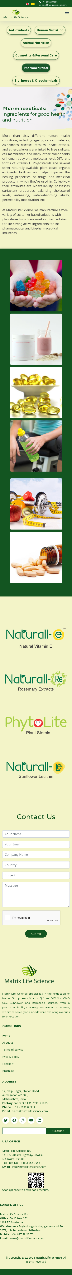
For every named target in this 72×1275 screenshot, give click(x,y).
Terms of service (12, 1049)
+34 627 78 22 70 (22, 1234)
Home (6, 1035)
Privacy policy (10, 1056)
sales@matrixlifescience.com (54, 5)
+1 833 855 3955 (29, 1163)
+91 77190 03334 (24, 1107)
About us (7, 1042)
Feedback (8, 1064)
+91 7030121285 (50, 2)
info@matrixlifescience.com (29, 1167)
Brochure (8, 1071)
